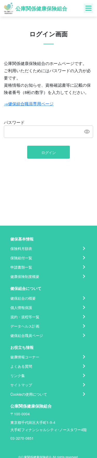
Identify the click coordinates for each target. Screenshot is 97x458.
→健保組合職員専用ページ (29, 104)
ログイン (48, 152)
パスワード (14, 122)
